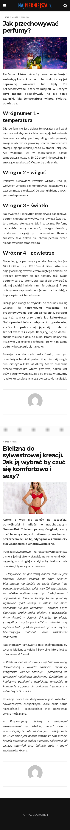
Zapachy (25, 16)
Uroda (15, 16)
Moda (15, 441)
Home (6, 16)
